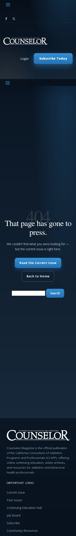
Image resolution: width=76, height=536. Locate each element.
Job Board (13, 515)
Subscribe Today (53, 58)
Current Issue (16, 492)
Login (24, 59)
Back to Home (38, 276)
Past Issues (14, 500)
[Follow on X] (13, 19)
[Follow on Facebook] (6, 19)
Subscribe (13, 523)
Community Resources (22, 531)
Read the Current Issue (37, 263)
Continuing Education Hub (24, 508)
